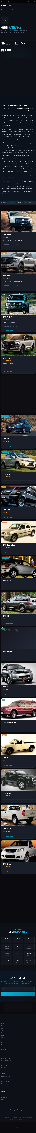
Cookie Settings (26, 1113)
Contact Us (4, 1097)
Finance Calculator (6, 1081)
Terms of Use (17, 1113)
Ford (2, 1035)
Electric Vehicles (5, 1067)
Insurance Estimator (6, 1086)
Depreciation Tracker (6, 1083)
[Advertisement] (18, 77)
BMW (2, 1023)
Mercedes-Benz (5, 1025)
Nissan (3, 1042)
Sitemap (3, 1102)
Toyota (3, 1030)
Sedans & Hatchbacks (6, 1058)
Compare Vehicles (5, 1076)
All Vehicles (32, 1)
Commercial (4, 1065)
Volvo (2, 1033)
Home (2, 9)
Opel (2, 1040)
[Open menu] (33, 5)
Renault (3, 1044)
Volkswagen (4, 1037)
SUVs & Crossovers (6, 1060)
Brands (8, 9)
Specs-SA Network (11, 1)
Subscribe (18, 994)
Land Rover (4, 1047)
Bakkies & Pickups (6, 1063)
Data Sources (4, 1099)
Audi (2, 1028)
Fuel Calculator (5, 1079)
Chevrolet (3, 1049)
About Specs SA (5, 1095)
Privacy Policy (9, 1113)
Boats (27, 1)
